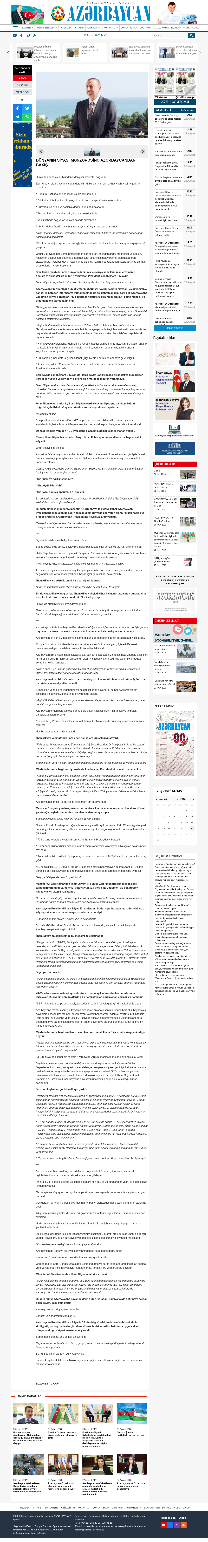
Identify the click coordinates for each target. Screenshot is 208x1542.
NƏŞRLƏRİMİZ (163, 1508)
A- (17, 99)
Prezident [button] (25, 28)
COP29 (195, 28)
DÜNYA (124, 28)
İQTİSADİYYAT (94, 28)
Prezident (25, 1508)
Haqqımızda (168, 1517)
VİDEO (186, 28)
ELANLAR (176, 28)
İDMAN (133, 28)
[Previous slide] (41, 151)
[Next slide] (142, 151)
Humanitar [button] (110, 28)
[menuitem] (92, 151)
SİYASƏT (79, 28)
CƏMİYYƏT (145, 28)
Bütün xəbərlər (187, 110)
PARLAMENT (66, 28)
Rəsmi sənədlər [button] (46, 28)
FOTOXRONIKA (161, 28)
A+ (23, 100)
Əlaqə (182, 1517)
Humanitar (84, 1508)
